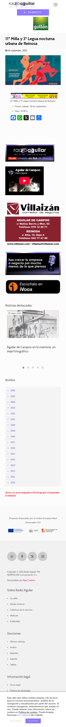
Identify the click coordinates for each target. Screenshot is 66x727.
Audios (13, 647)
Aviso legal (15, 685)
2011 (13, 477)
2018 (13, 436)
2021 (13, 419)
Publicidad (15, 621)
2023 (13, 408)
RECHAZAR (15, 721)
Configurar (24, 715)
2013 (13, 465)
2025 (13, 396)
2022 (13, 413)
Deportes (14, 653)
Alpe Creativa (29, 580)
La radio (13, 598)
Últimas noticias (17, 641)
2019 (13, 431)
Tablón (13, 664)
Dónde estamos (17, 604)
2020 (13, 425)
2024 (13, 402)
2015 (13, 454)
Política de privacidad (20, 690)
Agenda (13, 659)
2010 (13, 482)
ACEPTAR (33, 721)
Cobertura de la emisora (21, 610)
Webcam (14, 615)
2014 (13, 459)
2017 (13, 442)
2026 (13, 390)
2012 (13, 471)
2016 (13, 448)
